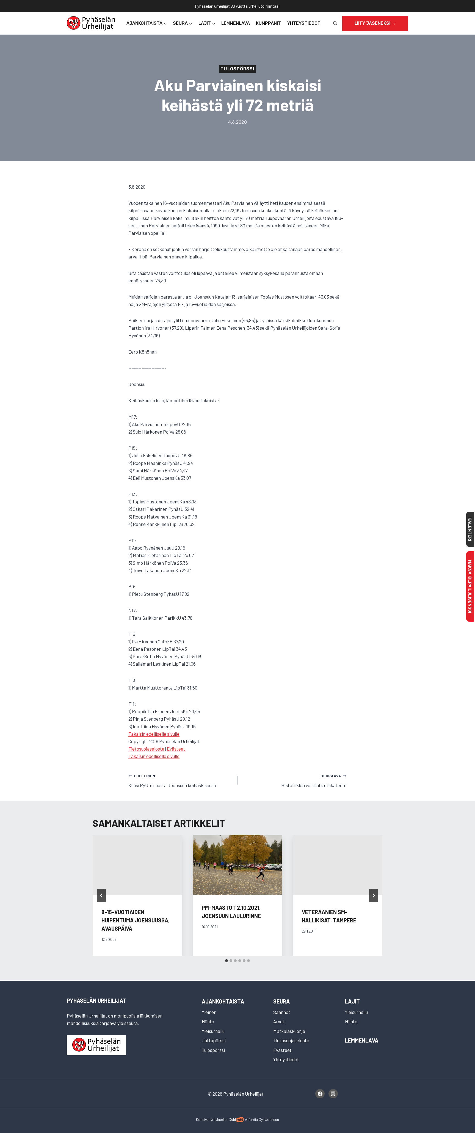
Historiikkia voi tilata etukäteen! (314, 780)
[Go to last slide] (101, 895)
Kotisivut (203, 1119)
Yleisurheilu (213, 1031)
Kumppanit (268, 23)
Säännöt (281, 1012)
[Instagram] (333, 1093)
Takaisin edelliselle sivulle (153, 734)
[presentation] (237, 865)
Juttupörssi (214, 1040)
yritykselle (219, 1119)
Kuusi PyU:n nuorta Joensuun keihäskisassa (172, 780)
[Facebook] (320, 1093)
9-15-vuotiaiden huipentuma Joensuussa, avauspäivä (135, 920)
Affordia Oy (254, 1119)
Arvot (279, 1021)
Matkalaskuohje (289, 1031)
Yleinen (209, 1012)
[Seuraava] (373, 895)
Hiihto (208, 1021)
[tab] (226, 960)
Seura (281, 1001)
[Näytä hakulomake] (335, 23)
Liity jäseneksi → (375, 23)
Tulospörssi (237, 68)
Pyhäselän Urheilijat (96, 1000)
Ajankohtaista (223, 1001)
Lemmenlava (235, 23)
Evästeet (176, 748)
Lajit (352, 1001)
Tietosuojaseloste (146, 748)
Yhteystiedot (304, 23)
